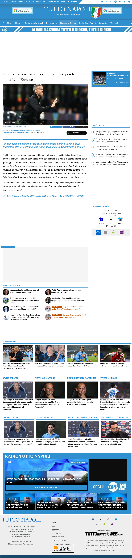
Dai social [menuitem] (103, 23)
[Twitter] (106, 2)
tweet (81, 127)
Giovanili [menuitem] (114, 23)
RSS (53, 526)
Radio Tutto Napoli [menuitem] (87, 23)
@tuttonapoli (38, 132)
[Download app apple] (120, 2)
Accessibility (57, 533)
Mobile (54, 523)
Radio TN (30, 1)
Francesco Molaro (28, 544)
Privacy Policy (58, 537)
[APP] (99, 232)
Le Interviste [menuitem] (51, 23)
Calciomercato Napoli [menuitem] (33, 23)
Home (6, 1)
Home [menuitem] (9, 23)
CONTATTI (65, 1)
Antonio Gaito (27, 541)
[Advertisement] (111, 255)
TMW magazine (17, 1)
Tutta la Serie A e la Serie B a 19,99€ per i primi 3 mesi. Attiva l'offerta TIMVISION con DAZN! (44, 196)
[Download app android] (124, 2)
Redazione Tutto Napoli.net (15, 132)
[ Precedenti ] (111, 226)
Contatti (55, 530)
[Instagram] (111, 2)
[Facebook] (101, 2)
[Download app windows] (129, 2)
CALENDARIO (53, 1)
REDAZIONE (40, 1)
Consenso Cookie (59, 540)
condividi (68, 127)
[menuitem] (3, 23)
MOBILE (74, 1)
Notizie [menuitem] (18, 23)
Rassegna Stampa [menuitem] (68, 23)
